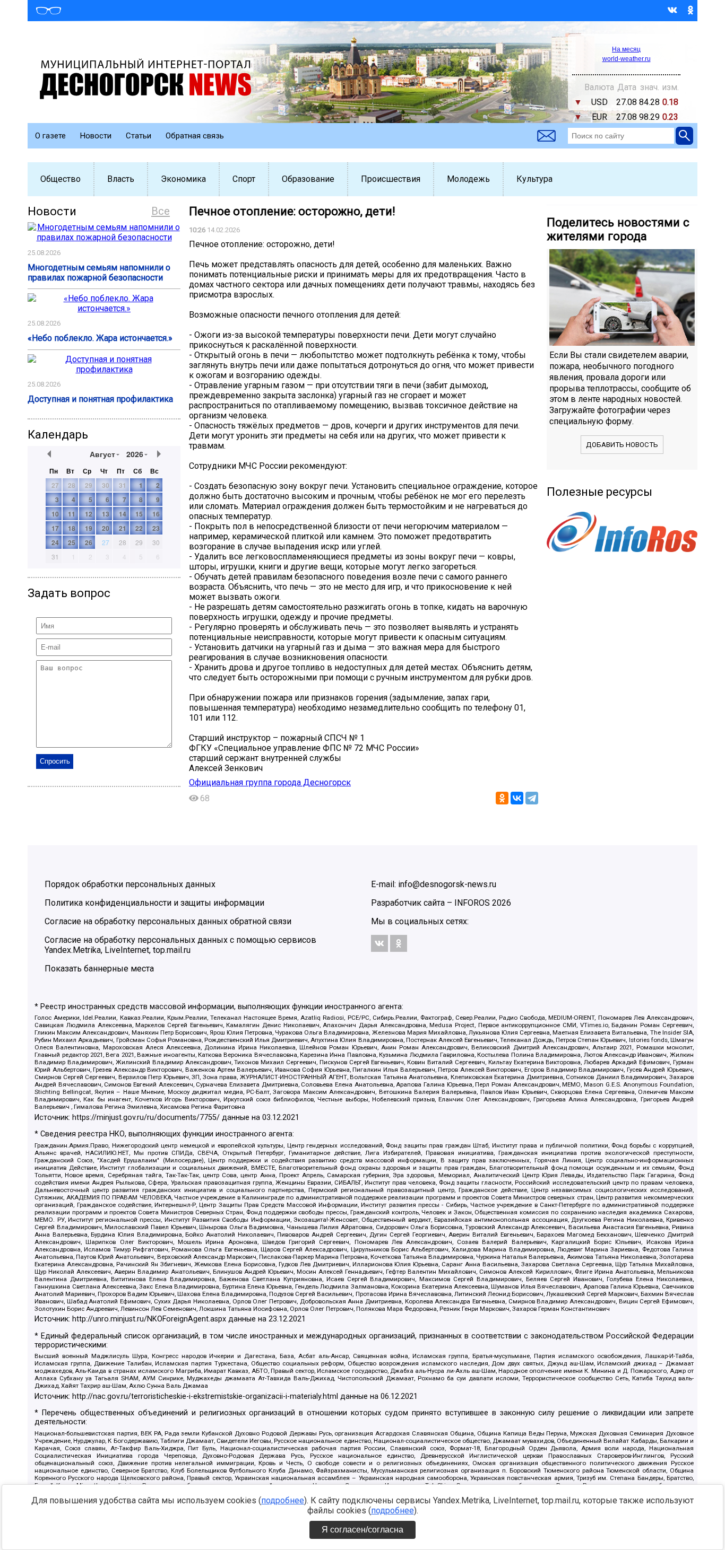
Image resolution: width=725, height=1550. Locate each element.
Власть (120, 179)
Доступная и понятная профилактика (100, 399)
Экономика (183, 179)
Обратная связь (195, 136)
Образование (308, 179)
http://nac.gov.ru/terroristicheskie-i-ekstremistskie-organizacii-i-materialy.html (205, 1396)
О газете (50, 136)
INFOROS (472, 903)
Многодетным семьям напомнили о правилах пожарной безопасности (99, 272)
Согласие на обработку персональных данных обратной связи (168, 921)
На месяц (626, 49)
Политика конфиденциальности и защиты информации (154, 903)
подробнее (282, 1500)
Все (160, 211)
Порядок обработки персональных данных (130, 884)
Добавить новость (622, 445)
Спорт (243, 179)
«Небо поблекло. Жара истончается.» (100, 338)
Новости (95, 136)
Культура (534, 179)
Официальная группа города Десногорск (270, 782)
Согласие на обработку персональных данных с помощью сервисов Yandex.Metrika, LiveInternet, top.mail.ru (180, 945)
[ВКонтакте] (517, 798)
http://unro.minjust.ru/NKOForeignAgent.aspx (149, 1319)
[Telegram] (531, 798)
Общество (60, 179)
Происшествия (390, 179)
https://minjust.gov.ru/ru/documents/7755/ (146, 1117)
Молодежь (468, 179)
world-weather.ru (626, 59)
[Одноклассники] (502, 798)
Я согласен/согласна (362, 1529)
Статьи (138, 136)
